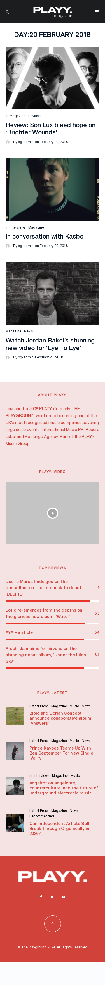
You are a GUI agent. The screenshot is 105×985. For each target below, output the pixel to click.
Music (74, 706)
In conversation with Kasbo (44, 237)
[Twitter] (52, 897)
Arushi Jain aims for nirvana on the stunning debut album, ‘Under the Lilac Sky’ (46, 655)
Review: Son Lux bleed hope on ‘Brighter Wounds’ (50, 129)
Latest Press (38, 706)
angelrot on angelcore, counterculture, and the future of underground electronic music (63, 788)
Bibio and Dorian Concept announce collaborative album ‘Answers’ (60, 718)
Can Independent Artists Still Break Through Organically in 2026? (59, 829)
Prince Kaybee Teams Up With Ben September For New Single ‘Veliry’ (61, 753)
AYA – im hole (19, 633)
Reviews (34, 116)
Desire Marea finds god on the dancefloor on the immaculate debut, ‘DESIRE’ (44, 588)
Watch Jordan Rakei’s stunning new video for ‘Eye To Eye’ (50, 344)
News (28, 331)
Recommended (41, 816)
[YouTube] (63, 897)
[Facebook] (41, 897)
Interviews (17, 227)
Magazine (17, 116)
